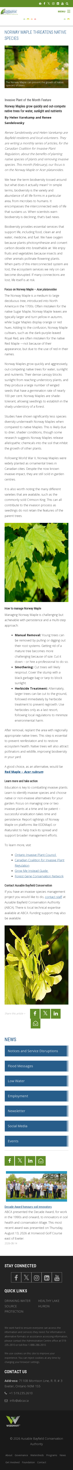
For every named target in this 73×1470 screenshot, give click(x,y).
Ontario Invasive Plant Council (36, 855)
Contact (41, 1462)
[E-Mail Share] (36, 1023)
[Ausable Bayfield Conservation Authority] (12, 14)
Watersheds (37, 1455)
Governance (21, 1455)
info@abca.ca (19, 1400)
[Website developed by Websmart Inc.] (13, 1421)
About (8, 1455)
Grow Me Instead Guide (32, 871)
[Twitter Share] (45, 1014)
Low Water (16, 1081)
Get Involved (12, 1462)
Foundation (28, 1462)
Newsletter (16, 1111)
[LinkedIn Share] (56, 1014)
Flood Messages (20, 1066)
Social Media (17, 1126)
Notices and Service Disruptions (33, 1051)
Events (13, 1141)
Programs (51, 1455)
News (10, 1039)
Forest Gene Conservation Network (39, 876)
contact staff (53, 897)
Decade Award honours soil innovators (28, 1207)
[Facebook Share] (35, 1014)
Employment (18, 1096)
